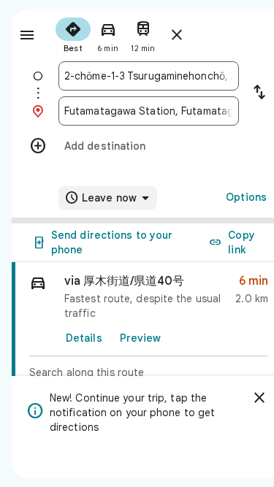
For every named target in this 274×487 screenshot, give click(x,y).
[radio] (73, 34)
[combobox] (148, 76)
